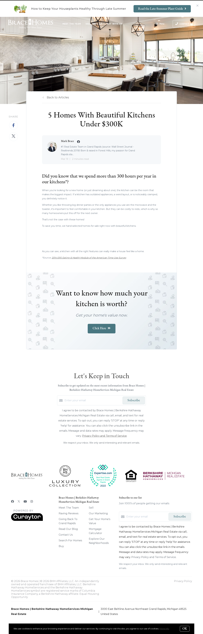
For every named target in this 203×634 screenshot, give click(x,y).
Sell (91, 507)
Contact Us (66, 534)
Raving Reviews (68, 513)
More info (164, 628)
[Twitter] (19, 501)
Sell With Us (94, 24)
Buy (61, 546)
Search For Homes (70, 540)
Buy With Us (114, 24)
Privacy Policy (183, 581)
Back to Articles (58, 97)
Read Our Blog (68, 529)
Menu (161, 24)
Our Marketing (98, 513)
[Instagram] (31, 501)
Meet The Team (71, 24)
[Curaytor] (27, 520)
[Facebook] (12, 501)
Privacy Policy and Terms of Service (104, 435)
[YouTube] (25, 501)
